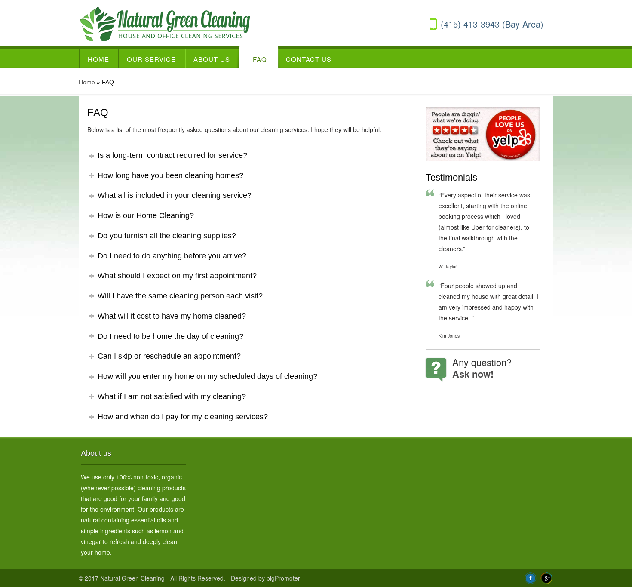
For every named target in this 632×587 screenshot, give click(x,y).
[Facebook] (531, 577)
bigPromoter (283, 578)
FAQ (260, 59)
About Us (211, 59)
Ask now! (473, 374)
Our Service (151, 59)
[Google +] (546, 577)
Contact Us (308, 59)
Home (98, 59)
